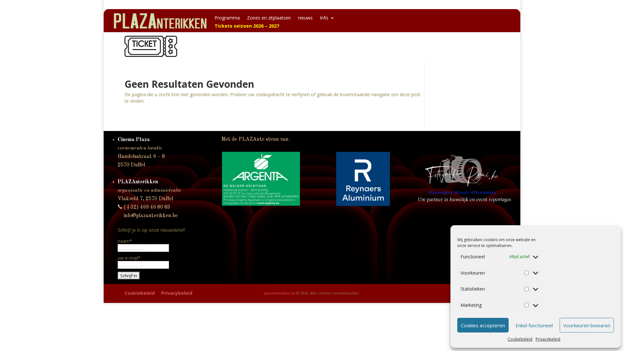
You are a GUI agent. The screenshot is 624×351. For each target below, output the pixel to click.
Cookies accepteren (483, 325)
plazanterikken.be (279, 293)
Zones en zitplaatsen (269, 18)
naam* (125, 241)
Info (324, 18)
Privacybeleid (548, 339)
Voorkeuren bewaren (586, 325)
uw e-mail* (129, 258)
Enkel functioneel (534, 325)
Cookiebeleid (520, 339)
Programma (227, 18)
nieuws (305, 18)
